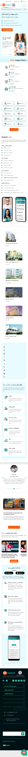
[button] (14, 686)
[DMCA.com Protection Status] (6, 745)
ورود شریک (17, 1)
